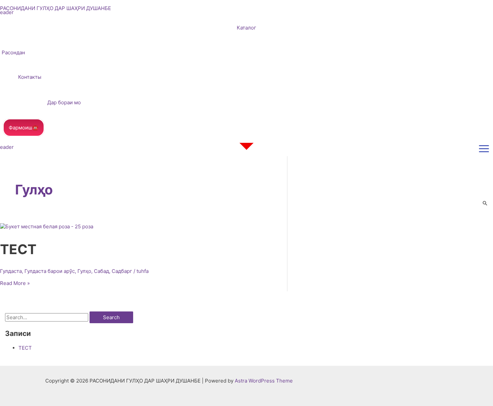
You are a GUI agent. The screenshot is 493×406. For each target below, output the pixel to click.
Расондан (13, 52)
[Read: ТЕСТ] (46, 226)
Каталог (246, 27)
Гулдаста (11, 271)
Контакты (29, 77)
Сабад (101, 271)
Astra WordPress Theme (264, 381)
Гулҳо (84, 271)
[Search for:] (47, 317)
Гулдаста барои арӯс (49, 271)
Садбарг (122, 271)
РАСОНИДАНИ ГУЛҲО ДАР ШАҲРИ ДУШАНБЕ (55, 8)
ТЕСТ (18, 249)
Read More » (15, 283)
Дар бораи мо (64, 102)
